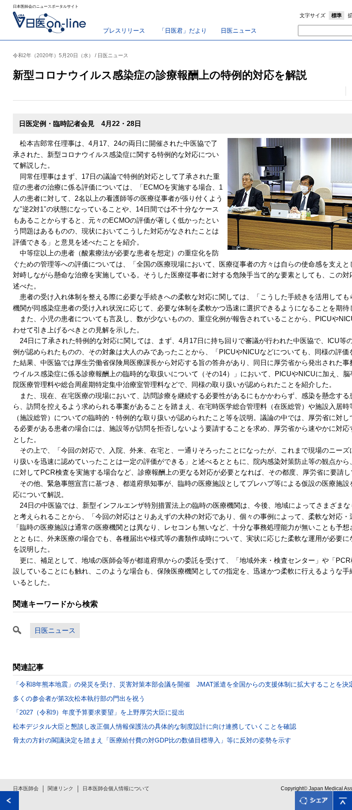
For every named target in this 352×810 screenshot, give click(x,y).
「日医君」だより (183, 30)
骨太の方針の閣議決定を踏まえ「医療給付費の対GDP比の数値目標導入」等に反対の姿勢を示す (152, 740)
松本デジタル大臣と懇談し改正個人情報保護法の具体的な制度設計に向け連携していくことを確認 (154, 726)
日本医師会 (26, 788)
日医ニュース (239, 30)
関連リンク (60, 788)
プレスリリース (124, 30)
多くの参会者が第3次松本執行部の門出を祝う (79, 698)
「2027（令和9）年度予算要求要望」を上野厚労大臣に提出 (99, 712)
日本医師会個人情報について (115, 788)
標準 (336, 15)
